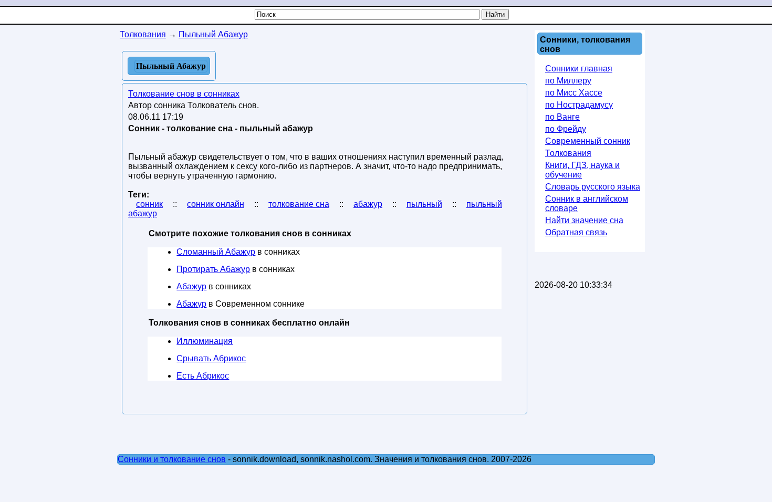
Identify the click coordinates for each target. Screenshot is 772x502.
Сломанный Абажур (215, 251)
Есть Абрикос (202, 375)
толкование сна (298, 204)
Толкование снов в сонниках (183, 93)
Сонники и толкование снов (172, 459)
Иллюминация (204, 341)
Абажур (191, 286)
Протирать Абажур (213, 269)
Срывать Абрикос (211, 358)
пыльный (424, 204)
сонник (149, 204)
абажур (367, 204)
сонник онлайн (215, 204)
